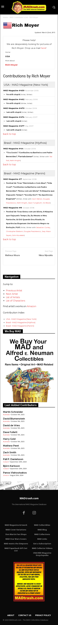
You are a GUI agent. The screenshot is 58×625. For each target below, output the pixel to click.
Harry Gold (9, 439)
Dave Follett (10, 432)
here (43, 48)
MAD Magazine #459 (13, 90)
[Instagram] (34, 513)
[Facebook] (23, 513)
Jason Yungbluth (35, 203)
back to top (9, 134)
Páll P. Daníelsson (13, 459)
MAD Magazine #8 (12, 208)
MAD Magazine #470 (13, 108)
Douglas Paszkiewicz (32, 231)
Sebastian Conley (43, 227)
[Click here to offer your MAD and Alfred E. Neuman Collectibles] (29, 401)
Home (5, 17)
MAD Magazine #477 (13, 126)
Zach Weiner (37, 199)
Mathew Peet (11, 445)
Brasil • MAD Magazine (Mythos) (20, 322)
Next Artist (12, 294)
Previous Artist (14, 290)
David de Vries (11, 425)
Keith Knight (15, 160)
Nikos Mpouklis (46, 255)
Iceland (6, 462)
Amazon (31, 306)
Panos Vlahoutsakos (15, 472)
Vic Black (46, 203)
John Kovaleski (18, 235)
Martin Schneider (13, 412)
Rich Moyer (11, 64)
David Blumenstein (14, 418)
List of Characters (15, 300)
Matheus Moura (12, 255)
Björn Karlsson (11, 466)
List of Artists (13, 297)
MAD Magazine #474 (13, 117)
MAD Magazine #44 (13, 149)
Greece (6, 475)
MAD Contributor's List (19, 17)
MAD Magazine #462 (13, 99)
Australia (6, 414)
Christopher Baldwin (14, 231)
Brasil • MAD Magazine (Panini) (20, 326)
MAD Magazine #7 (12, 179)
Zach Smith (9, 452)
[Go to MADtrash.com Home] (29, 7)
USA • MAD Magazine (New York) (21, 319)
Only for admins (13, 270)
